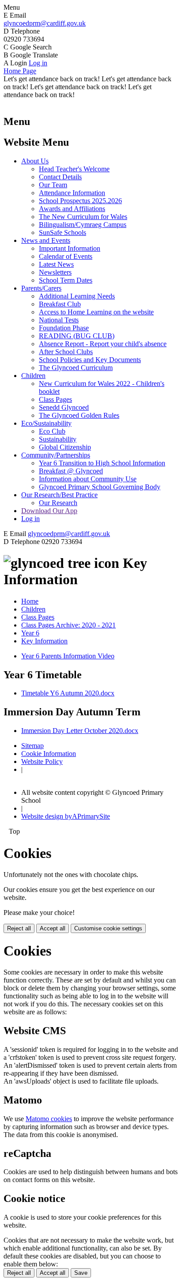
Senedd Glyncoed (64, 407)
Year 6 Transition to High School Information (102, 463)
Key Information (44, 641)
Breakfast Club (60, 304)
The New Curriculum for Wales (83, 216)
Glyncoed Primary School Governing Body (99, 487)
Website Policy (42, 761)
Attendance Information (72, 192)
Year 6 (30, 633)
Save (80, 1273)
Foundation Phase (64, 328)
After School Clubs (66, 351)
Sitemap (32, 745)
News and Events (45, 240)
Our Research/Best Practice (59, 495)
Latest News (56, 264)
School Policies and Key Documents (90, 359)
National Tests (59, 320)
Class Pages (55, 399)
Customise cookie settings (108, 928)
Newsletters (55, 272)
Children (33, 375)
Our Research (58, 502)
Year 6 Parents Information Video (67, 656)
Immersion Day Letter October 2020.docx (79, 730)
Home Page (20, 71)
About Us (35, 161)
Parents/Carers (41, 288)
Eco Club (52, 431)
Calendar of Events (65, 256)
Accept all (52, 928)
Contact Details (60, 177)
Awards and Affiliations (72, 208)
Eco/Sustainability (46, 423)
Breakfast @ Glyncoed (71, 471)
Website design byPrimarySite (65, 816)
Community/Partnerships (55, 455)
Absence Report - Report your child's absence (103, 344)
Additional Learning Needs (77, 296)
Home (29, 601)
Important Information (69, 248)
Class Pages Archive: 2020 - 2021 (68, 625)
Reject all (19, 928)
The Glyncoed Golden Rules (79, 415)
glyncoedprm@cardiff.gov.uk (45, 23)
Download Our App (49, 510)
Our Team (53, 185)
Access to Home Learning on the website (96, 312)
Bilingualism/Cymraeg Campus (82, 224)
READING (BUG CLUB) (76, 336)
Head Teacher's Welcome (74, 169)
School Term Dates (65, 280)
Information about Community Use (87, 479)
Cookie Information (48, 753)
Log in (38, 63)
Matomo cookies (49, 1118)
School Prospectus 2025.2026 (80, 200)
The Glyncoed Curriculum (76, 367)
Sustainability (57, 439)
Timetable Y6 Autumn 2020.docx (67, 693)
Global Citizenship (65, 447)
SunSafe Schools (62, 232)
